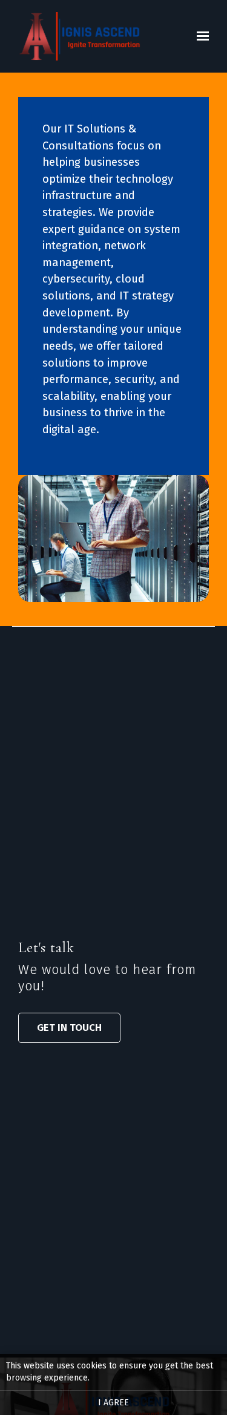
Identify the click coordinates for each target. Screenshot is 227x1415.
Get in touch (69, 1027)
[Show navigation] (200, 36)
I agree (113, 1402)
